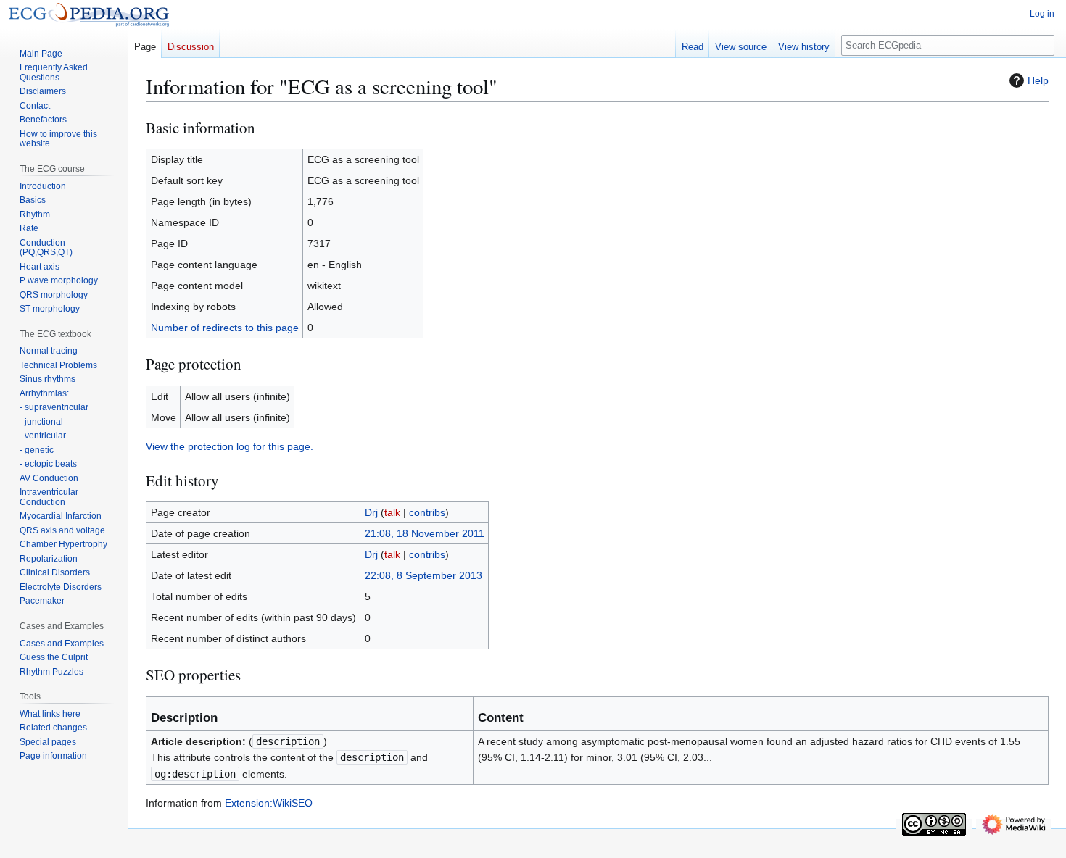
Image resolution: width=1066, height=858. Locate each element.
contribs (427, 512)
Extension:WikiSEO (269, 803)
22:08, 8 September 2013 (423, 575)
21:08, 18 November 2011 (424, 533)
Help (1038, 80)
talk (392, 512)
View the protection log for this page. (229, 446)
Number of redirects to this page (225, 327)
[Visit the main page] (88, 14)
